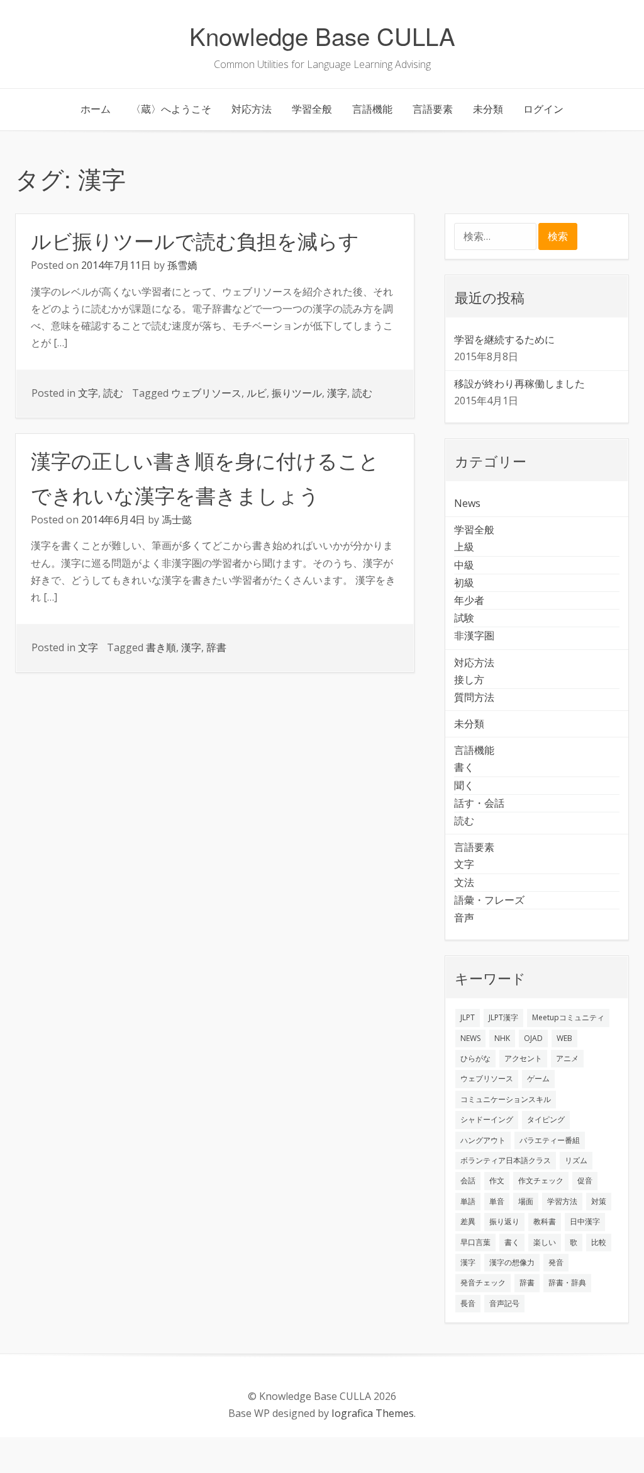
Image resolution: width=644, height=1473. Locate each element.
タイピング (546, 1119)
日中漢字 (585, 1221)
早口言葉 (475, 1242)
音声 (464, 917)
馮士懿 (177, 519)
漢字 (337, 393)
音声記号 (504, 1303)
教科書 (544, 1221)
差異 (467, 1221)
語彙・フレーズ (489, 900)
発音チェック (483, 1282)
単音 (496, 1201)
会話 (467, 1180)
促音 (584, 1180)
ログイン (543, 109)
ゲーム (538, 1078)
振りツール (297, 393)
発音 (556, 1262)
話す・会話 (479, 803)
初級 (464, 582)
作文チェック (541, 1180)
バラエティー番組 (549, 1140)
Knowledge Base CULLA (322, 35)
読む (113, 393)
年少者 (469, 600)
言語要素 (433, 109)
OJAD (533, 1038)
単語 (467, 1201)
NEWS (470, 1038)
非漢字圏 (474, 635)
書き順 (161, 647)
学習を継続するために (504, 339)
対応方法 (251, 109)
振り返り (504, 1221)
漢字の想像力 (512, 1262)
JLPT (467, 1017)
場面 (525, 1201)
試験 (464, 618)
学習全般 (312, 109)
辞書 (216, 647)
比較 (598, 1242)
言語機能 (372, 109)
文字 (88, 393)
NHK (502, 1038)
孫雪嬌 (182, 265)
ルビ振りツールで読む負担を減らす (195, 239)
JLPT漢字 (503, 1017)
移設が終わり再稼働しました (519, 383)
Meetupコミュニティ (568, 1017)
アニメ (567, 1058)
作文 (496, 1180)
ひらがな (475, 1058)
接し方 (469, 679)
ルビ (257, 393)
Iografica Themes (372, 1413)
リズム (576, 1160)
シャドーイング (486, 1119)
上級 (464, 547)
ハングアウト (483, 1140)
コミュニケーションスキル (505, 1099)
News (467, 503)
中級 (464, 565)
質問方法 (474, 697)
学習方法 (562, 1201)
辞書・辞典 (567, 1282)
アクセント (523, 1058)
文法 (464, 882)
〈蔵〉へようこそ (171, 109)
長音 (467, 1303)
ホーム (95, 109)
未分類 (488, 109)
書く (464, 767)
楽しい (544, 1242)
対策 (598, 1201)
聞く (464, 785)
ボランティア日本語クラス (505, 1160)
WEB (564, 1038)
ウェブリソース (206, 393)
